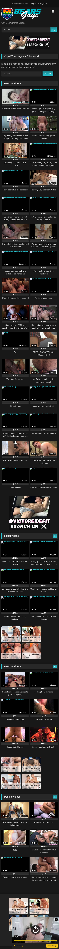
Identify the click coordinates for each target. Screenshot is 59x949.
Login (33, 3)
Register (43, 3)
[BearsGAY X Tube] (24, 14)
